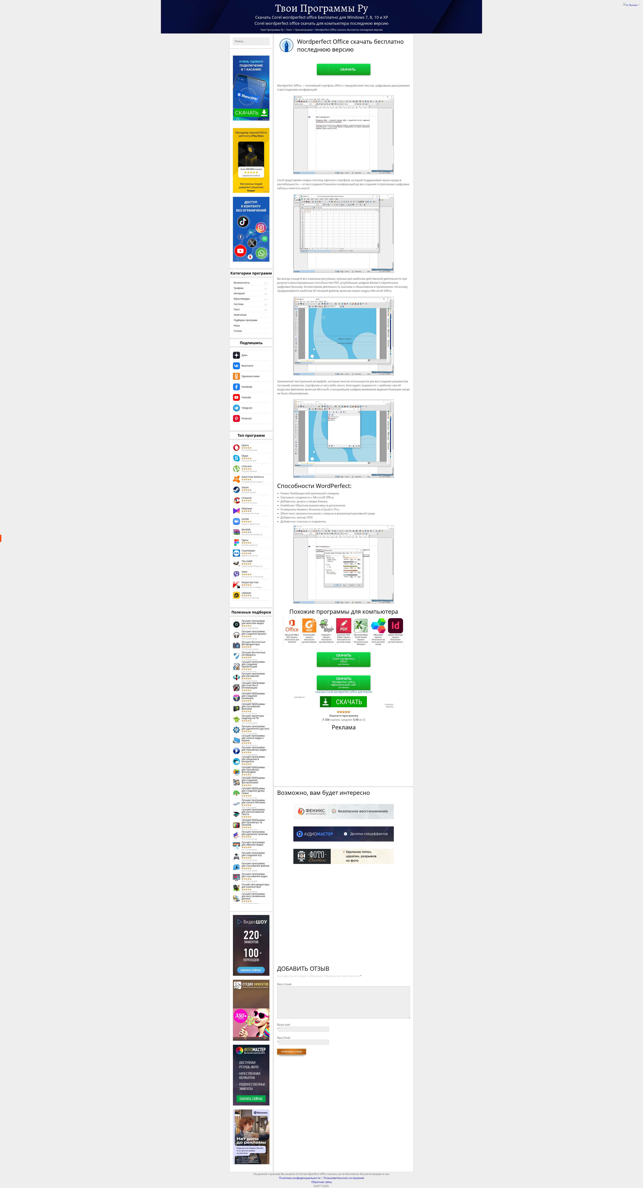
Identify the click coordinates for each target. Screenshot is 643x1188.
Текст (237, 309)
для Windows (344, 659)
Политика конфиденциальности (299, 1178)
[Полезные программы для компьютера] (0, 538)
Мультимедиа (242, 298)
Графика (238, 288)
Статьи (238, 330)
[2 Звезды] (341, 711)
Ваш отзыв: (284, 984)
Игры (237, 325)
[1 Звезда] (338, 711)
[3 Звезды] (343, 711)
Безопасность (242, 282)
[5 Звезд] (349, 711)
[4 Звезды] (346, 711)
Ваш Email (283, 1038)
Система (238, 304)
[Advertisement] (343, 760)
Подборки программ (245, 320)
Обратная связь (321, 1182)
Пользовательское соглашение (343, 1178)
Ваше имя (283, 1024)
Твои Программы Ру (321, 8)
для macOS (343, 692)
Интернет (239, 293)
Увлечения (240, 314)
